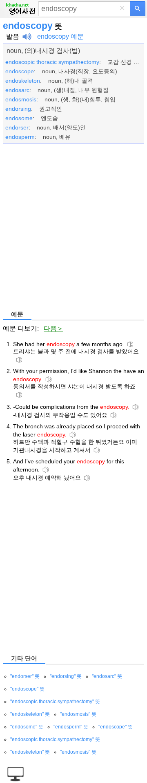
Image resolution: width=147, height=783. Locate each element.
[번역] (137, 8)
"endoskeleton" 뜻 (30, 714)
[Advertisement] (73, 228)
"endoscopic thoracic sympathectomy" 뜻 (55, 701)
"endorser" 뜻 (25, 676)
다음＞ (53, 328)
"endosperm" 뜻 (70, 727)
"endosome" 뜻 (26, 727)
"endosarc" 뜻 (107, 676)
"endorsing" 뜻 (66, 676)
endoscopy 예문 (60, 36)
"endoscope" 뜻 (27, 689)
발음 (12, 36)
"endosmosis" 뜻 (78, 714)
